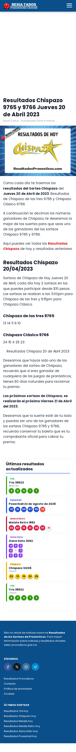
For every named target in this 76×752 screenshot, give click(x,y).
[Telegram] (35, 667)
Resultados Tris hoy (16, 711)
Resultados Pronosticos (19, 678)
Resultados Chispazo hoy (20, 716)
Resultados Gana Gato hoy (21, 731)
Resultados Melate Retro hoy (22, 726)
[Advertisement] (38, 55)
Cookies (9, 694)
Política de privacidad (18, 689)
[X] (17, 667)
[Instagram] (26, 667)
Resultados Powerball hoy (20, 736)
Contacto (10, 684)
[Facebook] (7, 667)
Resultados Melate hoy (18, 721)
